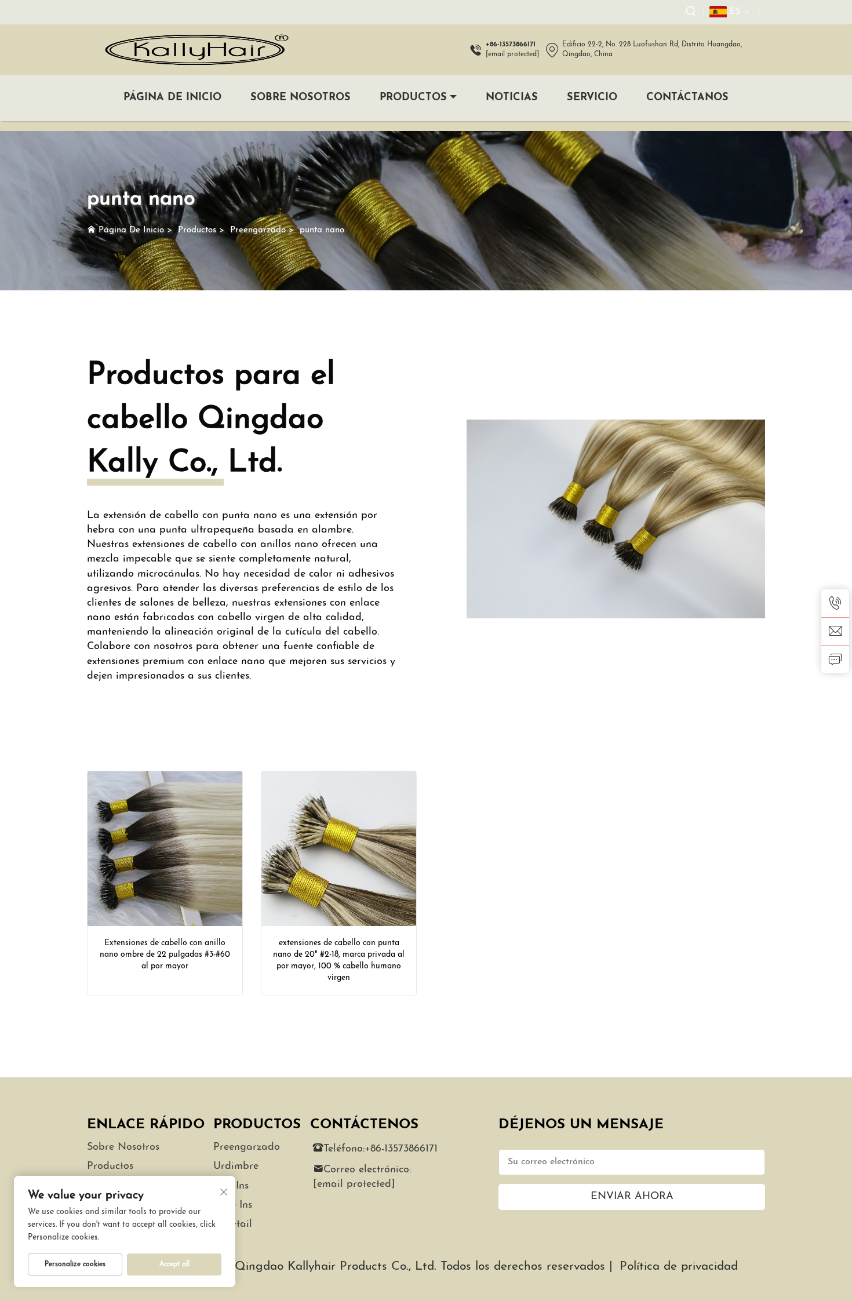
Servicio (592, 98)
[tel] (835, 603)
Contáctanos (687, 98)
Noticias (512, 98)
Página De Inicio (172, 98)
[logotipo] (195, 49)
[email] (835, 631)
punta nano (322, 230)
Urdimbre (235, 1166)
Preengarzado (258, 230)
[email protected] (512, 54)
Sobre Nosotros (300, 98)
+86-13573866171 (401, 1149)
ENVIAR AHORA (632, 1196)
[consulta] (835, 659)
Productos (413, 98)
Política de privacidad (679, 1266)
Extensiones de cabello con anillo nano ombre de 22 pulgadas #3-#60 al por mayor (165, 955)
